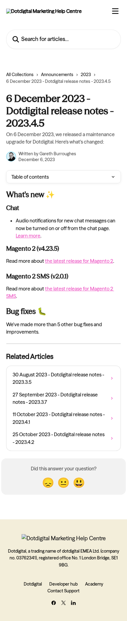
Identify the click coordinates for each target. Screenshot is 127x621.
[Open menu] (115, 11)
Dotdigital (33, 584)
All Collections (20, 74)
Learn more (28, 236)
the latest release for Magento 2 (79, 261)
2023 (86, 74)
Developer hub (63, 584)
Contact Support (63, 591)
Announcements (57, 74)
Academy (94, 584)
